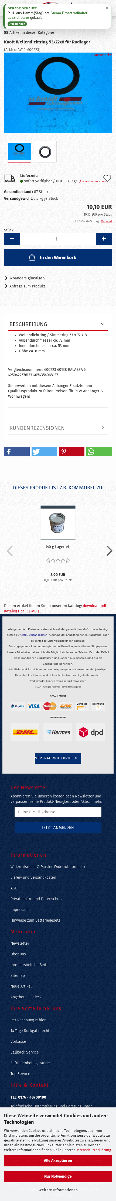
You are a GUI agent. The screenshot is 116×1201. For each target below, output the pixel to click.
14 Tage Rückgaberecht (30, 1031)
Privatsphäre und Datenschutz (36, 899)
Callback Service (25, 1052)
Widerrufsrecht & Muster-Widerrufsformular (48, 866)
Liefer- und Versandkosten (33, 877)
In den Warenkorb (58, 257)
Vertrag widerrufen (56, 758)
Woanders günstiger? (27, 278)
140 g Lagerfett (58, 547)
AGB (14, 888)
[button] (12, 239)
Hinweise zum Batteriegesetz (35, 920)
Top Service (20, 1073)
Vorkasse (18, 1041)
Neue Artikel (21, 986)
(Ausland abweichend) (93, 181)
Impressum (20, 909)
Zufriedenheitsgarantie (30, 1063)
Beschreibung (28, 324)
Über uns (18, 954)
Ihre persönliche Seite (30, 965)
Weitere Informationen (58, 1190)
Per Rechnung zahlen (28, 1020)
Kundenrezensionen (37, 428)
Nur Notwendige (58, 1176)
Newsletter (20, 943)
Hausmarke (102, 55)
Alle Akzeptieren (58, 1160)
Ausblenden (17, 23)
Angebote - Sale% (26, 997)
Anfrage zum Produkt (27, 286)
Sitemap (18, 975)
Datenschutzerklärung (93, 1150)
